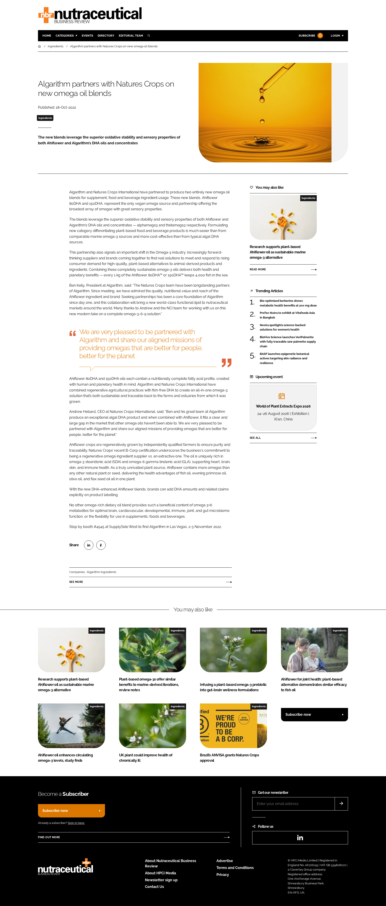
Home (46, 35)
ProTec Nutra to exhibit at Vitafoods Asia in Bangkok (287, 315)
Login (335, 35)
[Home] (40, 46)
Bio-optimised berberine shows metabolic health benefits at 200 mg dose (288, 303)
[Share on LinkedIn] (88, 545)
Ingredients (45, 118)
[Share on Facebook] (101, 545)
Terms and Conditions (235, 868)
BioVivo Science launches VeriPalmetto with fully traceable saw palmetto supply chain (288, 342)
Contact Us (154, 887)
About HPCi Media (160, 873)
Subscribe (307, 35)
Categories (65, 35)
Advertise (224, 861)
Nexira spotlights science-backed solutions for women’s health (282, 327)
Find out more (49, 837)
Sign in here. (76, 823)
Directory (106, 35)
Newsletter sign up (161, 880)
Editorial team (131, 35)
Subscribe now (298, 714)
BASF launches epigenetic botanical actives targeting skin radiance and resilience (284, 358)
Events (87, 35)
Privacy (222, 875)
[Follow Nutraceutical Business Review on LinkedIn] (300, 839)
